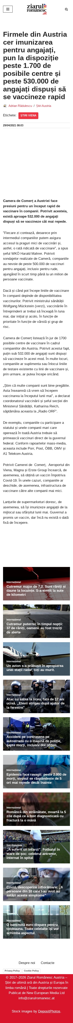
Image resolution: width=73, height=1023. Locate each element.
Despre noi (27, 963)
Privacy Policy (12, 970)
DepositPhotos (49, 1011)
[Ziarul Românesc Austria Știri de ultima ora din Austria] (36, 9)
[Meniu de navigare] (8, 9)
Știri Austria (43, 105)
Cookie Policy (31, 970)
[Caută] (66, 9)
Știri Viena (28, 115)
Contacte (47, 963)
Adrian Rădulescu (20, 105)
